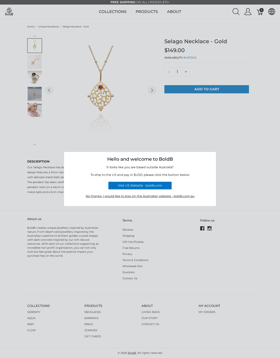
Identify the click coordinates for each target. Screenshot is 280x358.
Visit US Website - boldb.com (140, 185)
